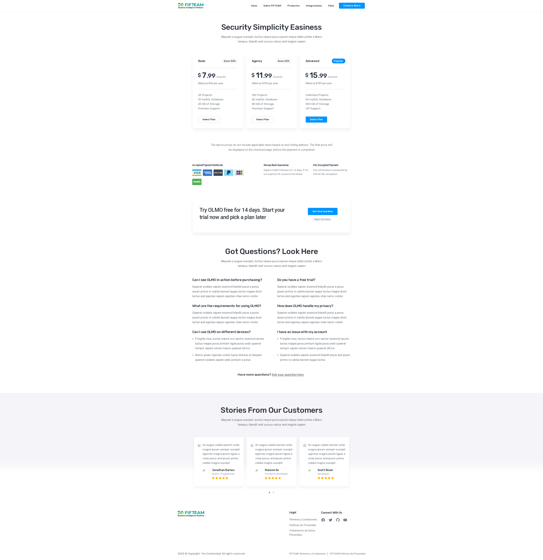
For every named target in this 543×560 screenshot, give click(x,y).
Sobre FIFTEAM (272, 5)
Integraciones (314, 5)
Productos (293, 5)
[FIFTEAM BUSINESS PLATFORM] (191, 6)
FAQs (331, 5)
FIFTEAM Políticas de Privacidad (347, 553)
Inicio (254, 5)
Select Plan (208, 119)
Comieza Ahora (351, 5)
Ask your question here (288, 374)
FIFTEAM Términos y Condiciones (307, 553)
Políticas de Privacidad (302, 525)
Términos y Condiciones (303, 519)
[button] (270, 492)
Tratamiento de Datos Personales (302, 532)
